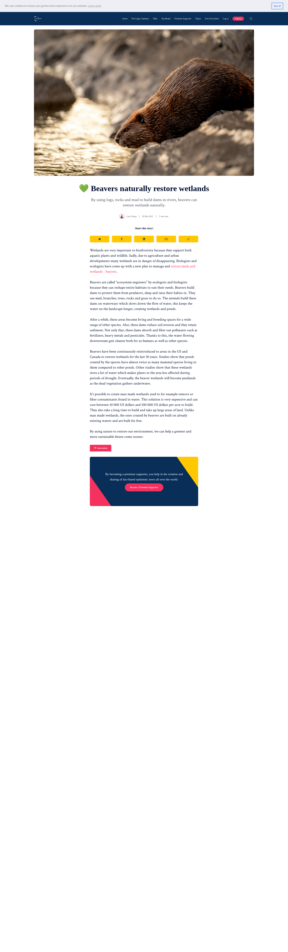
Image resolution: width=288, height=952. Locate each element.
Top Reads (166, 18)
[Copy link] (188, 239)
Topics (198, 18)
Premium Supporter (183, 18)
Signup (238, 18)
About (125, 18)
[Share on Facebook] (122, 239)
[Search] (251, 18)
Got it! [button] (277, 6)
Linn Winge (131, 216)
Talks (155, 18)
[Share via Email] (166, 239)
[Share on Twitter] (99, 239)
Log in (225, 18)
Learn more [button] (94, 5)
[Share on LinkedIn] (144, 239)
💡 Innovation (100, 448)
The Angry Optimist (140, 18)
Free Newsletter (212, 18)
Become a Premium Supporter (144, 487)
